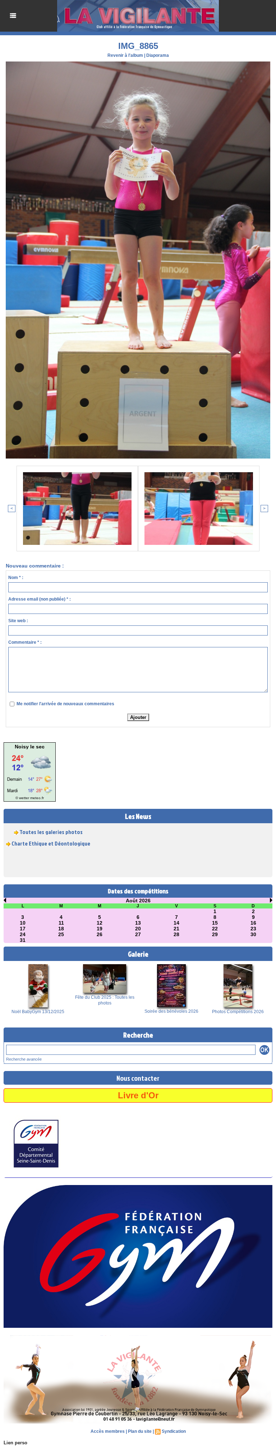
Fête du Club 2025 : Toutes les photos (104, 1000)
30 (253, 934)
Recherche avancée (24, 1059)
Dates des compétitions (138, 891)
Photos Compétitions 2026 (238, 1011)
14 (176, 923)
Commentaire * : (25, 642)
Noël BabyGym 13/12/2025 (38, 1011)
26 (99, 934)
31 (23, 940)
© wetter (22, 798)
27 (138, 934)
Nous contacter (138, 1078)
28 (176, 934)
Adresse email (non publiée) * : (39, 599)
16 (253, 923)
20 (138, 928)
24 (23, 934)
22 (215, 928)
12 (99, 923)
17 (23, 928)
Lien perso (15, 1442)
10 (23, 923)
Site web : (18, 620)
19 (99, 928)
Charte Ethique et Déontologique (51, 833)
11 (61, 923)
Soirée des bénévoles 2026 (171, 1011)
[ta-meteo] (29, 751)
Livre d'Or (138, 1095)
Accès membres (108, 1431)
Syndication (174, 1431)
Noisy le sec (30, 746)
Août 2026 (138, 900)
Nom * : (15, 577)
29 (215, 934)
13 (138, 923)
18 (61, 928)
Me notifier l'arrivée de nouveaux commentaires (65, 703)
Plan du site (140, 1431)
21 (176, 928)
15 (215, 923)
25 (61, 934)
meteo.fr (37, 798)
